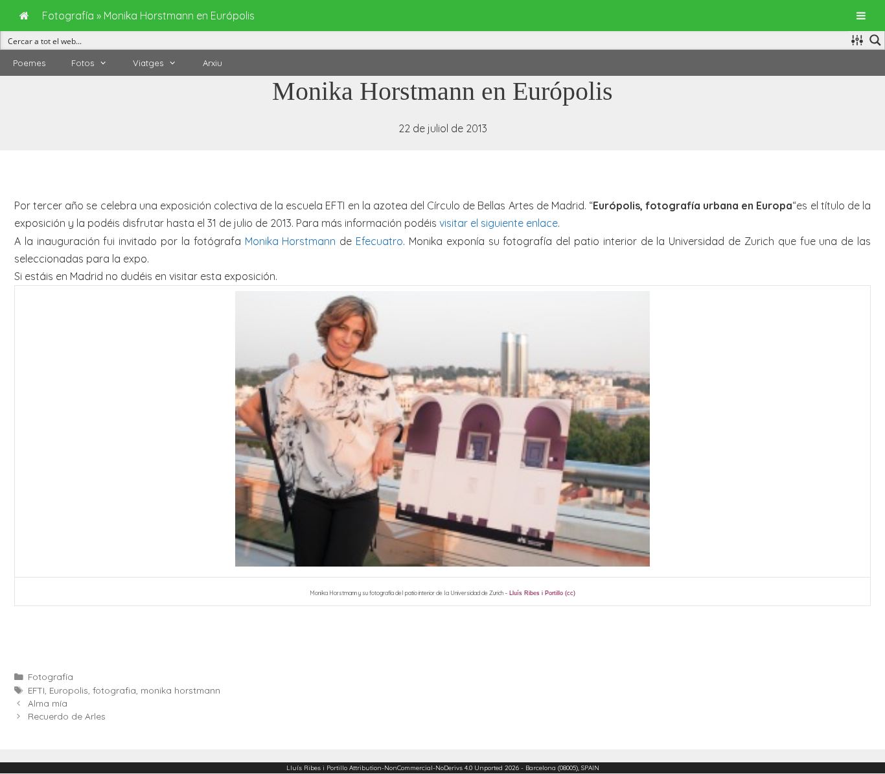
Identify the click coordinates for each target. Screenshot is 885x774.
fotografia (114, 690)
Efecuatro (379, 241)
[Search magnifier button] (875, 40)
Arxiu (212, 63)
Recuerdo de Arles (67, 715)
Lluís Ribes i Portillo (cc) (542, 593)
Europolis (68, 690)
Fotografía (50, 676)
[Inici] (24, 15)
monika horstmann (180, 690)
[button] (107, 63)
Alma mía (47, 703)
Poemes (29, 63)
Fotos (82, 63)
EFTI (36, 690)
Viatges (148, 63)
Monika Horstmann (290, 241)
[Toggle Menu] (861, 15)
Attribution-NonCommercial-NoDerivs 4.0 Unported (426, 768)
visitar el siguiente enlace (498, 223)
